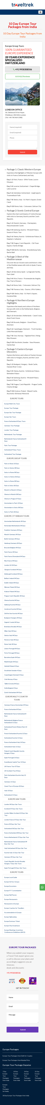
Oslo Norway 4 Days (10, 679)
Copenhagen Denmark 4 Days (14, 675)
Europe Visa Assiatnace (12, 926)
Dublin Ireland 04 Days (11, 583)
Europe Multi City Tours (12, 404)
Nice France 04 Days (10, 561)
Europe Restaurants (10, 899)
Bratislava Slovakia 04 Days (13, 626)
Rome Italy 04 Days (10, 644)
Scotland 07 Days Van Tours (13, 809)
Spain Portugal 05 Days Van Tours (15, 868)
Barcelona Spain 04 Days (12, 657)
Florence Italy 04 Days (11, 640)
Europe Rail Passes (10, 895)
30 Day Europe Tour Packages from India (16, 1095)
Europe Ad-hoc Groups (11, 882)
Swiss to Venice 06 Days (12, 477)
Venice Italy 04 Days (11, 635)
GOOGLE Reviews (22, 76)
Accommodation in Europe (12, 912)
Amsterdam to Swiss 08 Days (13, 507)
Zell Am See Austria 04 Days (13, 613)
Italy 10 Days (8, 790)
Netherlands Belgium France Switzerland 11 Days (13, 721)
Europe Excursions (10, 886)
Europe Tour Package (11, 408)
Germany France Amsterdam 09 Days (16, 705)
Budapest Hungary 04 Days (13, 618)
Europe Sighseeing (10, 917)
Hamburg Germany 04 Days (13, 543)
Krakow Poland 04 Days (12, 591)
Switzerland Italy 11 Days (12, 747)
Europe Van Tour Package (12, 412)
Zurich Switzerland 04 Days (13, 692)
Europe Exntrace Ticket (12, 921)
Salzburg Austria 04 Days (12, 605)
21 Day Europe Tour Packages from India (38, 1076)
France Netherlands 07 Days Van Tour (16, 837)
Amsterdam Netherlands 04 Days (15, 521)
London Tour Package (11, 430)
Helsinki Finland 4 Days (11, 666)
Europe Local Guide (10, 877)
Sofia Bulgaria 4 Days (11, 688)
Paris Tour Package (10, 445)
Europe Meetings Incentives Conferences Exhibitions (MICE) (14, 931)
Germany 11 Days (10, 782)
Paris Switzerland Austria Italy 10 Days (15, 776)
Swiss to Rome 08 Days (11, 472)
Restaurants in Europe (11, 904)
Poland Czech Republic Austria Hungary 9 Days (14, 752)
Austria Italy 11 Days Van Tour (14, 852)
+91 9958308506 (14, 973)
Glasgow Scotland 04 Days (13, 569)
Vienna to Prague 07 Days (12, 499)
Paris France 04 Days (11, 552)
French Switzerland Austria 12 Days (15, 733)
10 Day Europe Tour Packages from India (16, 1076)
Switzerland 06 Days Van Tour (14, 828)
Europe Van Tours (10, 417)
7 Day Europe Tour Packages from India (6, 1076)
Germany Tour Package (12, 426)
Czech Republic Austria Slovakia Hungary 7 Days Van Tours (14, 862)
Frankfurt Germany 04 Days (13, 530)
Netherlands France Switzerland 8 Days (15, 440)
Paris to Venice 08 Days (12, 468)
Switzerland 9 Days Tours (12, 450)
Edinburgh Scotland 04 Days (13, 574)
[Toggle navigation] (40, 12)
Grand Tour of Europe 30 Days (14, 786)
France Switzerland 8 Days (12, 709)
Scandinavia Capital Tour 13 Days (15, 762)
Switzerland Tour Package (12, 454)
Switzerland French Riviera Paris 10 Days (15, 728)
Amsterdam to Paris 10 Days (13, 503)
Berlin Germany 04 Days (12, 539)
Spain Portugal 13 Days (11, 758)
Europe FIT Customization (12, 890)
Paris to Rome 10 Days (11, 463)
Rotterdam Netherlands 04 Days (14, 526)
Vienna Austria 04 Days (12, 600)
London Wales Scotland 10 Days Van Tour (16, 814)
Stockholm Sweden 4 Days (13, 670)
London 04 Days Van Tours (13, 804)
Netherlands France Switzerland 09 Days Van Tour (15, 843)
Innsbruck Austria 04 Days (13, 609)
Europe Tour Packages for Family (6, 1088)
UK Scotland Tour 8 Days (12, 771)
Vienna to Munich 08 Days (12, 494)
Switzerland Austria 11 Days (13, 738)
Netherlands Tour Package (13, 434)
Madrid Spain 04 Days (11, 662)
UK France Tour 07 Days (12, 766)
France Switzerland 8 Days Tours (15, 421)
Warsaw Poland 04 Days (12, 587)
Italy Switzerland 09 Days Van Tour (15, 848)
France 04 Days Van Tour (12, 824)
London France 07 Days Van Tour (15, 820)
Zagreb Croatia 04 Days (12, 622)
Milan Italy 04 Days (10, 631)
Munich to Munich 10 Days (13, 490)
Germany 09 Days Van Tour (13, 857)
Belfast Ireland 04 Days (11, 578)
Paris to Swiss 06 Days (11, 485)
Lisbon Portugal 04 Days (12, 648)
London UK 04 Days (10, 565)
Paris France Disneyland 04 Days (14, 556)
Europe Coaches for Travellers (14, 908)
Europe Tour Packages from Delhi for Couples (17, 1056)
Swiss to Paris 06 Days (11, 512)
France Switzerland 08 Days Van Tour (16, 833)
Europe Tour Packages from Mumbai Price (16, 1060)
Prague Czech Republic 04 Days (14, 596)
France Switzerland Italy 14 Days (14, 742)
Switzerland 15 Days (10, 795)
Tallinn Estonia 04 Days (11, 684)
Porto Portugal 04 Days (12, 653)
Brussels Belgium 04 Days (12, 547)
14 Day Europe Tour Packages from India (27, 1076)
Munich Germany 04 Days (12, 534)
